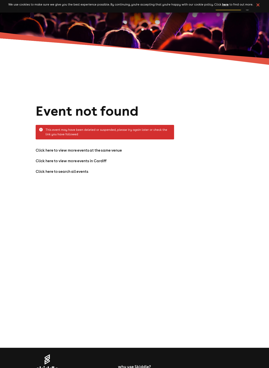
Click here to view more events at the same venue (79, 150)
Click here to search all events (62, 171)
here (225, 4)
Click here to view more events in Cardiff (71, 160)
